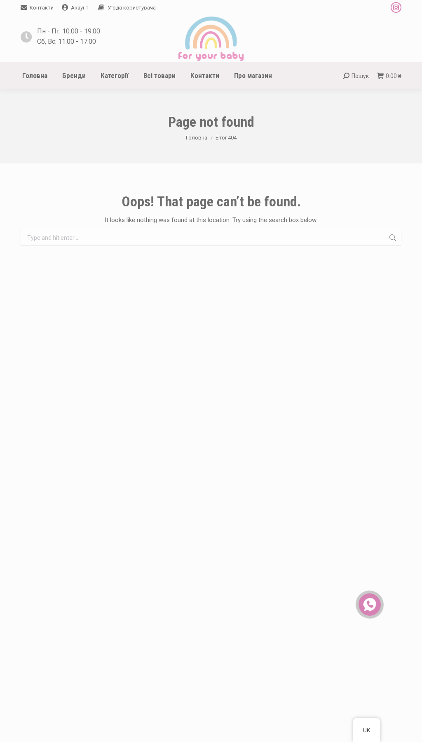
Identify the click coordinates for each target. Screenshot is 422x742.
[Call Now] (369, 603)
